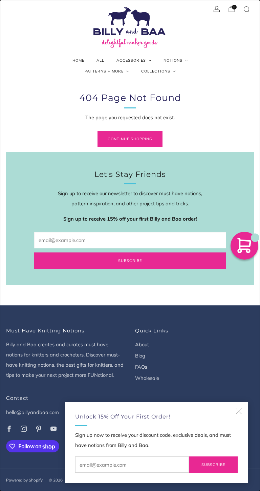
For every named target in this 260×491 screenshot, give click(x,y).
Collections (155, 71)
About (142, 344)
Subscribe (213, 464)
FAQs (141, 367)
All (100, 60)
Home (78, 60)
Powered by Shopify (24, 480)
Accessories (131, 60)
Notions (173, 60)
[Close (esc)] (239, 411)
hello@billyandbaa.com (32, 412)
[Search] (246, 9)
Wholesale (147, 378)
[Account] (216, 9)
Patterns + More (104, 71)
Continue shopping (130, 139)
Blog (140, 355)
